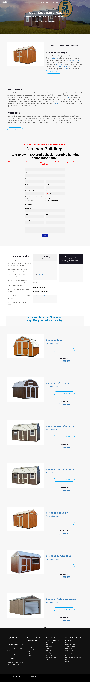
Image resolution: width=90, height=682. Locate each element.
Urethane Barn (54, 340)
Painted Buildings (70, 644)
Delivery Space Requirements (43, 295)
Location (69, 2)
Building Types (45, 2)
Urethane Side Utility (57, 512)
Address (27, 173)
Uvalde (66, 69)
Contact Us (84, 2)
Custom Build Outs (70, 654)
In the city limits (29, 190)
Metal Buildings (69, 642)
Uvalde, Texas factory (73, 60)
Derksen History (31, 649)
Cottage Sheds (50, 652)
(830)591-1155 (53, 71)
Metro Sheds (49, 654)
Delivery (63, 2)
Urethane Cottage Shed (58, 555)
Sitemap (29, 657)
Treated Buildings (70, 646)
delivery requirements (63, 66)
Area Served (76, 2)
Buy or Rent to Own (64, 350)
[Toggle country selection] (48, 193)
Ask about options (52, 343)
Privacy (29, 655)
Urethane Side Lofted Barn (60, 426)
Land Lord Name (29, 208)
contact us (54, 58)
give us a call (58, 103)
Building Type (29, 220)
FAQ (66, 659)
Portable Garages (50, 655)
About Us (29, 2)
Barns (47, 644)
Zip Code (27, 184)
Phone (47, 190)
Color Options (39, 299)
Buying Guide (69, 648)
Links (28, 651)
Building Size (49, 220)
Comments (28, 226)
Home (23, 2)
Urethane (40, 274)
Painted (40, 268)
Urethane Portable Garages (61, 599)
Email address (49, 184)
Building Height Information (42, 297)
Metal (39, 271)
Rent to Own (36, 2)
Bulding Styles (50, 642)
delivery (67, 97)
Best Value (49, 646)
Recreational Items (51, 657)
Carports (48, 650)
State (47, 178)
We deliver (59, 64)
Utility (48, 659)
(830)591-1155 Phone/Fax (13, 664)
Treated (40, 266)
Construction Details (70, 652)
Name (26, 167)
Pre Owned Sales (69, 663)
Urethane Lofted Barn (57, 383)
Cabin (47, 648)
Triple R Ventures (35, 676)
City (26, 178)
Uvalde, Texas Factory (32, 659)
